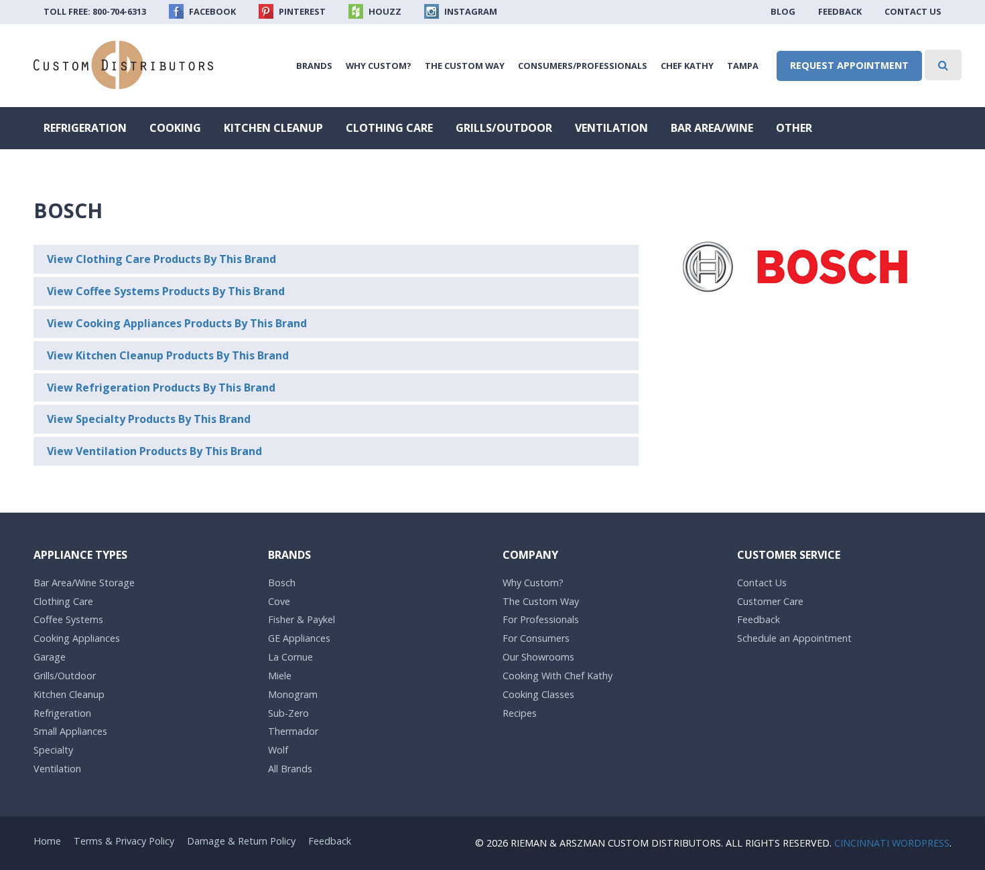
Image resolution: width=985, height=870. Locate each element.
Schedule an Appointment (794, 638)
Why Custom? (378, 66)
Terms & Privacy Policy (124, 841)
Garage (50, 656)
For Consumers (536, 638)
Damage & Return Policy (241, 841)
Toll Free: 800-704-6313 (95, 11)
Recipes (520, 713)
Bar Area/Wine (712, 127)
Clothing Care (389, 127)
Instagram (469, 11)
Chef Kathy (687, 66)
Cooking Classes (538, 694)
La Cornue (290, 656)
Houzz (384, 11)
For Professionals (541, 619)
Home (47, 841)
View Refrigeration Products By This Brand (161, 387)
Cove (279, 601)
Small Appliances (70, 731)
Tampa (743, 66)
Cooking (175, 127)
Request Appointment (849, 65)
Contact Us (912, 11)
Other (794, 127)
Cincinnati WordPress (891, 843)
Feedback (840, 11)
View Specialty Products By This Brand (149, 419)
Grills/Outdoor (504, 127)
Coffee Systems (68, 619)
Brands (314, 66)
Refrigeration (85, 127)
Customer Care (770, 601)
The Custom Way (465, 66)
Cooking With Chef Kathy (557, 675)
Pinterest (301, 11)
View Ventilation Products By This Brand (154, 451)
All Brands (290, 768)
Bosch (282, 582)
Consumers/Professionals (582, 66)
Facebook (211, 11)
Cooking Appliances (77, 638)
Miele (279, 675)
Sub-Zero (288, 713)
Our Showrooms (538, 656)
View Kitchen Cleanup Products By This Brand (168, 355)
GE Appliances (299, 638)
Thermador (293, 731)
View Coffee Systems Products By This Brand (166, 291)
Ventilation (611, 127)
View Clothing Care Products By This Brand (161, 259)
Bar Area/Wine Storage (84, 582)
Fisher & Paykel (301, 619)
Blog (783, 11)
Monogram (293, 694)
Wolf (278, 750)
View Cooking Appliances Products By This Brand (177, 323)
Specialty (53, 750)
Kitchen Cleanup (273, 127)
